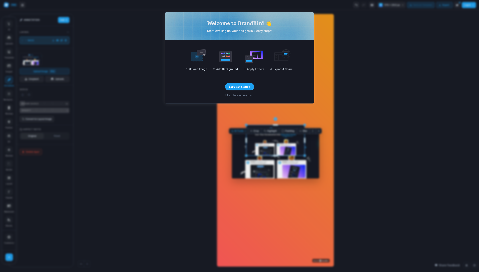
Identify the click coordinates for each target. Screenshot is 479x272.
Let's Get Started (239, 86)
